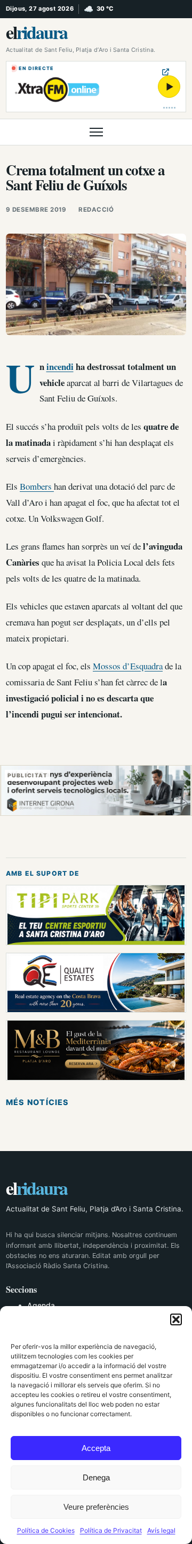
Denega (96, 1477)
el (36, 32)
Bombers (37, 486)
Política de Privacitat (111, 1530)
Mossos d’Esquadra (128, 666)
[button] (176, 1319)
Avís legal (161, 1530)
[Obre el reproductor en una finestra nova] (165, 72)
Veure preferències (96, 1506)
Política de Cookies (46, 1530)
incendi (60, 366)
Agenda (41, 1305)
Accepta (96, 1448)
